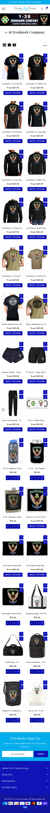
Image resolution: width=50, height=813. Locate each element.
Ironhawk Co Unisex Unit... (13, 228)
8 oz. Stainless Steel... (13, 517)
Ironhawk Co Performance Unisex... (17, 131)
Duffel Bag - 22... (13, 662)
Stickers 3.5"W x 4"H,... (37, 517)
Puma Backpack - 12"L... (37, 662)
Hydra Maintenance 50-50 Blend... (17, 324)
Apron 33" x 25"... (37, 710)
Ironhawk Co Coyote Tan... (13, 276)
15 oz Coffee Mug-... (37, 420)
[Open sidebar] (3, 410)
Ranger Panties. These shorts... (15, 372)
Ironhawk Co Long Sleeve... (38, 131)
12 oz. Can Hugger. (37, 468)
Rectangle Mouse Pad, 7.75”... (15, 613)
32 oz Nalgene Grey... (13, 468)
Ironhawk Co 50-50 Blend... (14, 83)
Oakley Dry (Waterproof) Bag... (15, 710)
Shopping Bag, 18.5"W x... (38, 613)
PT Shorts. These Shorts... (37, 372)
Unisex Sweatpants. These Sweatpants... (19, 420)
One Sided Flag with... (13, 565)
